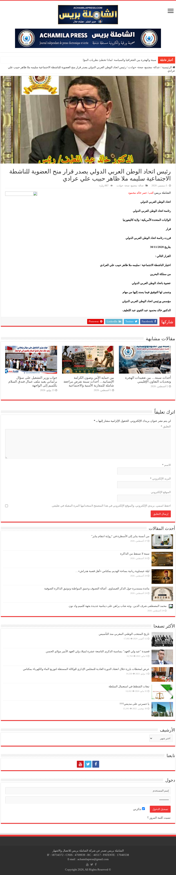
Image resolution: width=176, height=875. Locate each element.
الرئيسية (167, 67)
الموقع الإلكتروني (161, 492)
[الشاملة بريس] (88, 14)
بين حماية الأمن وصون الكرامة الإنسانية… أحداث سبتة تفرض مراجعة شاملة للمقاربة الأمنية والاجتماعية (89, 381)
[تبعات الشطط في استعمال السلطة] (162, 692)
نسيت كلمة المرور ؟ (159, 817)
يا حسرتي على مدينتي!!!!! (134, 703)
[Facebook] (95, 764)
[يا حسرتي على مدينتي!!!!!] (162, 709)
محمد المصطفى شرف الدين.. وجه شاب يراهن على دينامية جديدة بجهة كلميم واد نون (118, 606)
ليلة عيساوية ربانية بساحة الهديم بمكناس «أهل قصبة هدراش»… (112, 571)
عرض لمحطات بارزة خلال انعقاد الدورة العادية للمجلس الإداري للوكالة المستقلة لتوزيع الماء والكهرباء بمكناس (86, 669)
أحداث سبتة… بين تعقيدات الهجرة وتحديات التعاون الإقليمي (148, 379)
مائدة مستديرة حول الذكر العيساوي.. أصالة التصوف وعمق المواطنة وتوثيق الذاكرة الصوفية (96, 588)
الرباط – (151, 60)
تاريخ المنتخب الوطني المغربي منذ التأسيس (124, 633)
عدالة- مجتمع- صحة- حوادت (144, 67)
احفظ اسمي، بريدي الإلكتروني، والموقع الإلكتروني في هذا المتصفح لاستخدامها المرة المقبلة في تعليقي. (111, 505)
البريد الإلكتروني (160, 478)
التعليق (166, 426)
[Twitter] (88, 764)
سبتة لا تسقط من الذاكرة (134, 553)
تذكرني (137, 809)
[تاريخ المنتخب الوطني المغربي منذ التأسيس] (162, 639)
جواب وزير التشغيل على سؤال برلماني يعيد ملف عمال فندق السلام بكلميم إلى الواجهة (32, 381)
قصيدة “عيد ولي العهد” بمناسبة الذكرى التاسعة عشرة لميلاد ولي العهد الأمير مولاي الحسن (97, 651)
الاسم (166, 465)
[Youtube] (80, 764)
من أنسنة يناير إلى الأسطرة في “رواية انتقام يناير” (120, 536)
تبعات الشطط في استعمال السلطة (129, 686)
